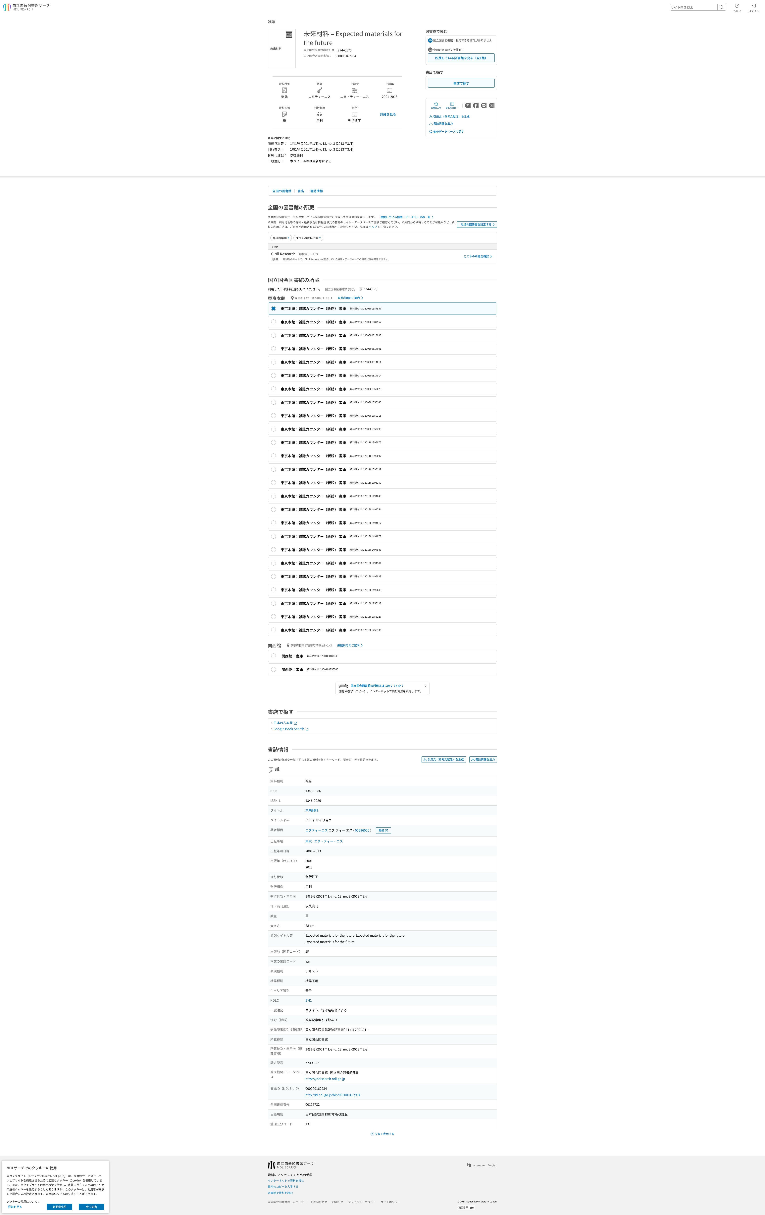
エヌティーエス (316, 830)
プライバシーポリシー (362, 1202)
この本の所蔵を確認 (476, 256)
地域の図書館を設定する (476, 224)
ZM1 (308, 1000)
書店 (301, 190)
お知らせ (337, 1202)
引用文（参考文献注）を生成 (451, 116)
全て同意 (91, 1207)
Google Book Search (289, 728)
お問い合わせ (319, 1202)
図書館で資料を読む (280, 1193)
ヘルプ (737, 11)
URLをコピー (452, 107)
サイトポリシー (390, 1202)
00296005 (362, 830)
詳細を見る (388, 114)
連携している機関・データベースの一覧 (405, 217)
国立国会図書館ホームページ (286, 1202)
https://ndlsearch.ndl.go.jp (325, 1078)
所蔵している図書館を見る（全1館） (461, 57)
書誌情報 (316, 190)
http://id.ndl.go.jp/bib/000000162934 (332, 1094)
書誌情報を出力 (443, 123)
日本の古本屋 (283, 722)
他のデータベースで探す (448, 131)
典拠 (381, 830)
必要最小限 (60, 1207)
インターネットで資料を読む (286, 1180)
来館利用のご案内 (349, 298)
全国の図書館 (281, 190)
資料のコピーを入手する (283, 1186)
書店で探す (461, 83)
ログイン (753, 11)
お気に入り (436, 107)
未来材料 (311, 810)
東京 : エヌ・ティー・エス (324, 841)
